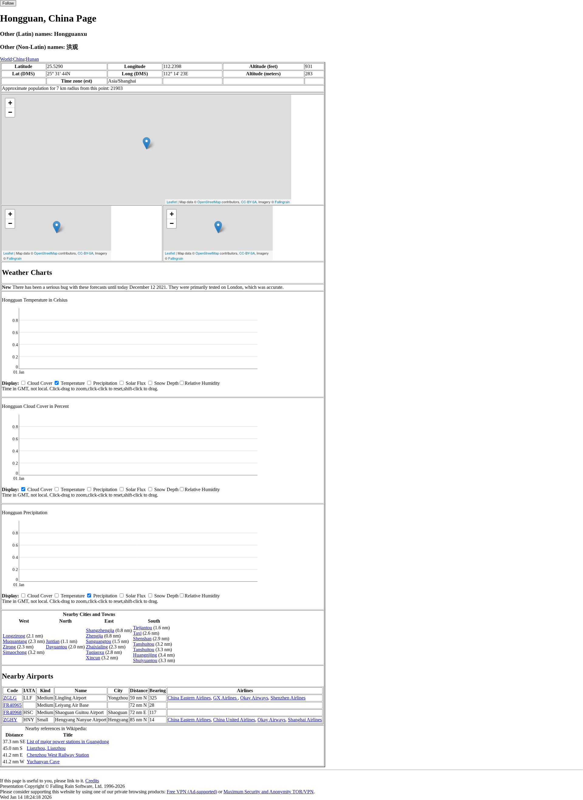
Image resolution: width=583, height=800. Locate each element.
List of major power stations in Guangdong (68, 741)
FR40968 (12, 712)
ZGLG (10, 697)
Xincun (93, 657)
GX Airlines (225, 697)
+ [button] (10, 103)
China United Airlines (234, 719)
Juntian (53, 641)
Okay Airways (254, 697)
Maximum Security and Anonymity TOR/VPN (268, 791)
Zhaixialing (97, 646)
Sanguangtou (98, 641)
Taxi (137, 633)
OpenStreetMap (209, 201)
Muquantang (15, 641)
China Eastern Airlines (189, 697)
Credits (92, 780)
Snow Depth (166, 383)
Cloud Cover (39, 383)
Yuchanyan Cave (43, 761)
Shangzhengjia (100, 630)
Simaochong (15, 652)
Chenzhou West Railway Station (58, 754)
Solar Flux (136, 383)
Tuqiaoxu (95, 652)
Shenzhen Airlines (288, 697)
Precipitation (105, 383)
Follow (8, 3)
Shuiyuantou (145, 660)
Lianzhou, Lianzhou (46, 748)
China (19, 59)
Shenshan (142, 638)
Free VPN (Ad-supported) (192, 791)
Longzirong (14, 635)
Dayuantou (56, 646)
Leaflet (172, 201)
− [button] (10, 112)
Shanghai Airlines (305, 719)
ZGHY (10, 719)
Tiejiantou (142, 627)
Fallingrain (282, 201)
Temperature (73, 383)
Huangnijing (145, 655)
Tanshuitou (143, 644)
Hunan (32, 59)
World (6, 59)
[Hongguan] (146, 143)
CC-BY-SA (249, 201)
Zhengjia (94, 635)
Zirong (9, 646)
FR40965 (12, 705)
